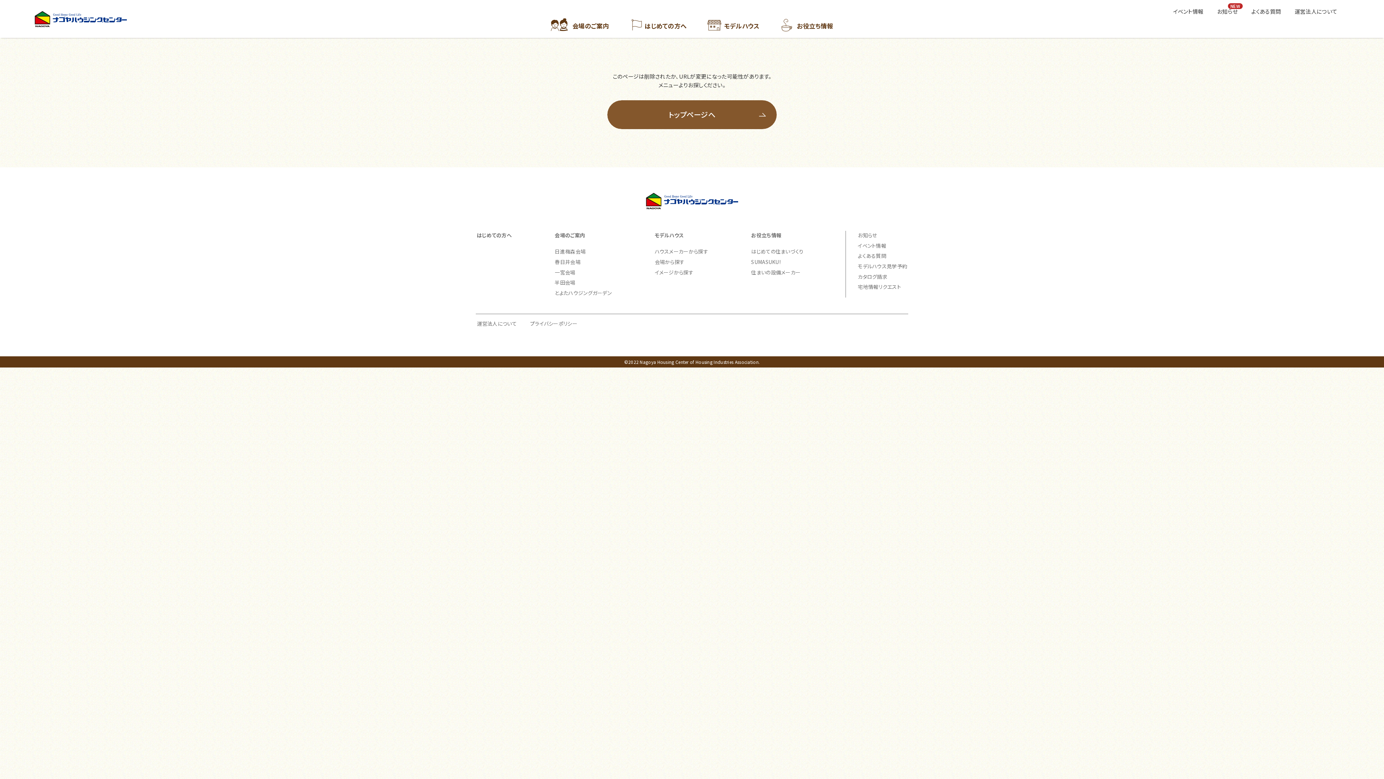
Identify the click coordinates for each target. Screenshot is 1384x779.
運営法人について (497, 323)
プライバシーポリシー (553, 323)
